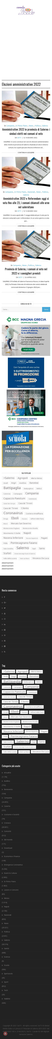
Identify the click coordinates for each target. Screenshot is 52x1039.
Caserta (7, 806)
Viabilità (7, 999)
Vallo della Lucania (10, 558)
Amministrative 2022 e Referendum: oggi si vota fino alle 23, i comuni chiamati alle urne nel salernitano (26, 202)
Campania (10, 125)
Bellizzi (39, 488)
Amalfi (6, 483)
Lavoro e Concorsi (11, 890)
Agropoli (23, 478)
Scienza (7, 957)
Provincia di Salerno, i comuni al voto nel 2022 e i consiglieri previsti (26, 271)
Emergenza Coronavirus (13, 865)
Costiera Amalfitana (34, 513)
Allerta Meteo (36, 478)
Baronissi (34, 482)
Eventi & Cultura (10, 873)
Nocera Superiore (32, 538)
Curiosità (7, 831)
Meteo (6, 898)
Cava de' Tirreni (25, 503)
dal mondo (8, 839)
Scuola (6, 965)
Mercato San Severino (21, 523)
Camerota (7, 494)
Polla (5, 543)
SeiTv (19, 138)
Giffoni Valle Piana (37, 519)
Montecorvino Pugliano (12, 528)
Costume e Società (11, 814)
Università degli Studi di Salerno (24, 554)
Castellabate (33, 499)
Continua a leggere (26, 152)
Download (8, 848)
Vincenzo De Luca (41, 558)
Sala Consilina (8, 549)
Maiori (6, 524)
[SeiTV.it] (26, 8)
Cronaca (7, 823)
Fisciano (24, 519)
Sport (6, 982)
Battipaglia (12, 487)
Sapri (34, 548)
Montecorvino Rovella (30, 528)
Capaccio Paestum (14, 498)
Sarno (42, 548)
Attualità (7, 772)
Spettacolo (8, 973)
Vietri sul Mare (24, 558)
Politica (38, 125)
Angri (13, 483)
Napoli (27, 533)
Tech (6, 990)
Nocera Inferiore (13, 537)
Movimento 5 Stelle (12, 533)
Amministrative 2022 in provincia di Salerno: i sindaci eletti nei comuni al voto (26, 131)
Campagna (18, 494)
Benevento (8, 789)
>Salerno (9, 478)
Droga (6, 519)
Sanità (6, 948)
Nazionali (31, 192)
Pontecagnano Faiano (24, 543)
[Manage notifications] (5, 1034)
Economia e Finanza (12, 856)
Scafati (7, 553)
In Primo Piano (21, 125)
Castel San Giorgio (9, 503)
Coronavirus (13, 513)
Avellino (22, 483)
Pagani (44, 538)
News (31, 125)
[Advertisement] (26, 51)
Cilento (25, 508)
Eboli (15, 518)
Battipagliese (28, 489)
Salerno (45, 125)
